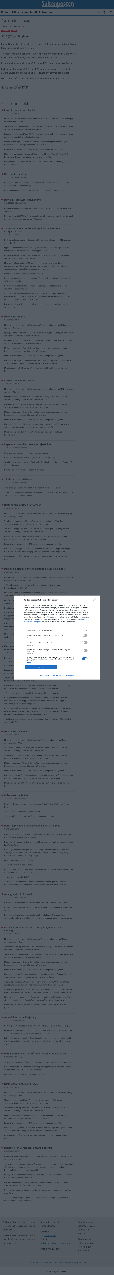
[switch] (85, 635)
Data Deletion (44, 675)
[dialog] (57, 637)
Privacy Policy (69, 675)
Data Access (57, 675)
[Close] (95, 600)
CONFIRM (41, 667)
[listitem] (57, 630)
